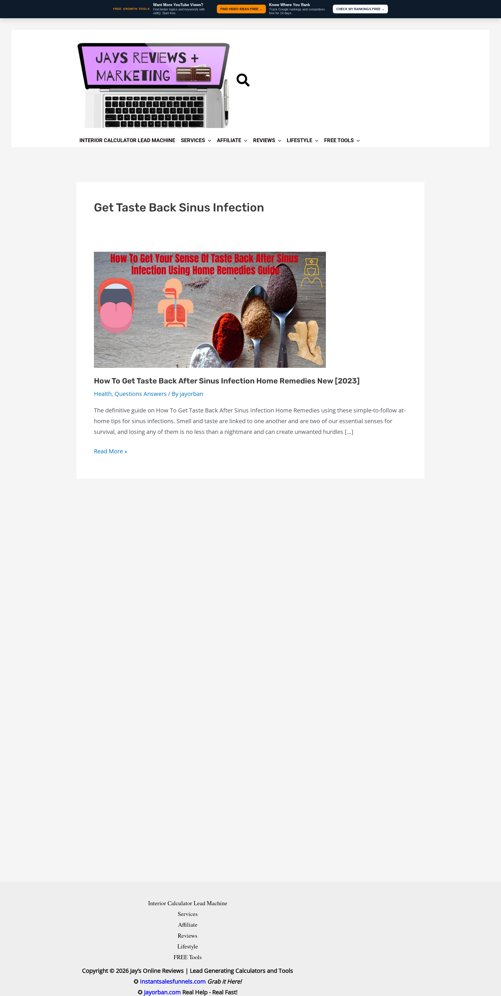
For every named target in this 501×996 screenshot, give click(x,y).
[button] (243, 82)
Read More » (110, 452)
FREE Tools (188, 957)
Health (103, 394)
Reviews (187, 935)
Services (188, 914)
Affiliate (187, 924)
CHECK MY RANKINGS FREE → (360, 9)
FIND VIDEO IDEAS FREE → (241, 9)
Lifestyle (187, 946)
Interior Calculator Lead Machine (187, 903)
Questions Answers (141, 394)
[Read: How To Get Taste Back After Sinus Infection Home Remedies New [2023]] (210, 309)
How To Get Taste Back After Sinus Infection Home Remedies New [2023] (227, 380)
